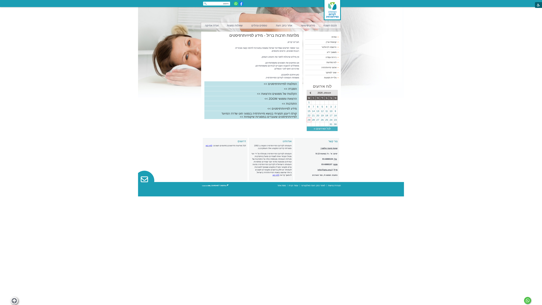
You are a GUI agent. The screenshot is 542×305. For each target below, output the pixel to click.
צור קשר (332, 141)
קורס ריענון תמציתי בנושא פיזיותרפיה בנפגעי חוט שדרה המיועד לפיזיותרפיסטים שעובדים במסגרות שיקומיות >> (259, 115)
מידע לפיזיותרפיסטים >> (282, 108)
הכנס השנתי (330, 25)
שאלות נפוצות (235, 25)
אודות (334, 37)
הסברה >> (290, 88)
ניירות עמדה (331, 57)
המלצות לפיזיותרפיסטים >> (280, 83)
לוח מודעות (331, 62)
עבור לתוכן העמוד (271, 3)
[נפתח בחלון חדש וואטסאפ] (236, 4)
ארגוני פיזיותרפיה (328, 67)
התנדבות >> (289, 103)
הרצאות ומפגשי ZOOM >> (281, 98)
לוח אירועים (322, 86)
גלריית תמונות (330, 77)
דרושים (242, 141)
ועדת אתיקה (212, 25)
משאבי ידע (331, 52)
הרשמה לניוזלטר (329, 47)
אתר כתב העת (284, 25)
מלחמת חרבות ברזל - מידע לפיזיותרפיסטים (264, 35)
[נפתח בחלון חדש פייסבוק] (241, 4)
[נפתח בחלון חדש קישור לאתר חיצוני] (527, 300)
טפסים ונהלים (259, 25)
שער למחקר (331, 72)
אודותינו (287, 141)
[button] (14, 300)
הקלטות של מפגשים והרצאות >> (277, 93)
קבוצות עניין (331, 42)
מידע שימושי (308, 25)
